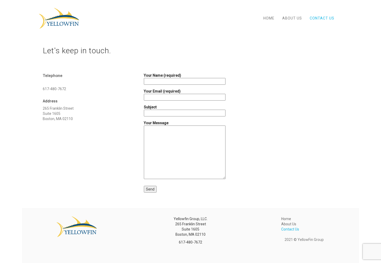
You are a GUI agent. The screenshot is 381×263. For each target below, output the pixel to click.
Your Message (156, 123)
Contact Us (322, 18)
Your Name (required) (162, 75)
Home (268, 18)
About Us (292, 18)
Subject (150, 107)
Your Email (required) (162, 91)
